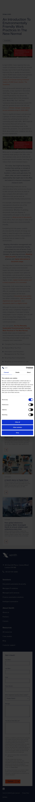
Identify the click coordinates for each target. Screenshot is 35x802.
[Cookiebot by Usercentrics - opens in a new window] (26, 368)
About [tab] (29, 372)
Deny (17, 432)
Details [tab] (18, 372)
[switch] (30, 404)
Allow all (17, 422)
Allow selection (17, 427)
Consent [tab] (6, 372)
